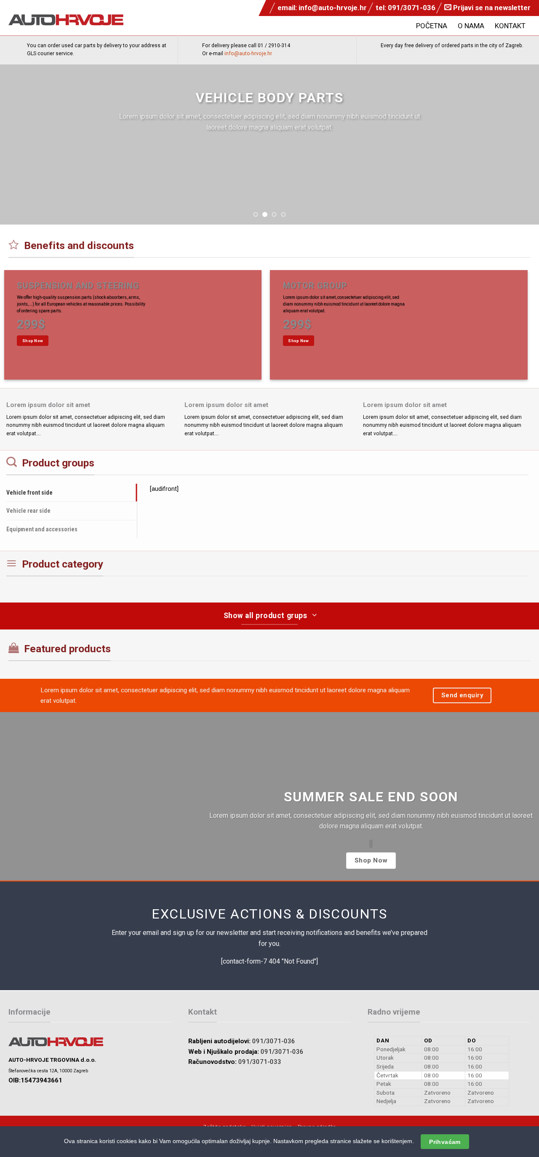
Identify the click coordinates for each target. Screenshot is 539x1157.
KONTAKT (510, 25)
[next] (517, 145)
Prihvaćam (445, 1141)
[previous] (21, 145)
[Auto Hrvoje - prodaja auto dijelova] (65, 19)
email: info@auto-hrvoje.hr (322, 7)
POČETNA (431, 25)
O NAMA (471, 25)
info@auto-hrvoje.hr (248, 53)
